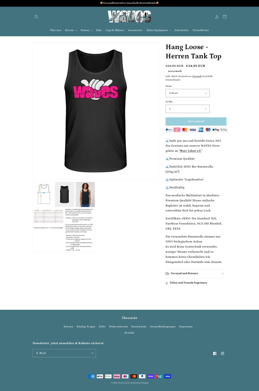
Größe (169, 101)
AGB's (102, 326)
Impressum (186, 326)
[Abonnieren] (92, 353)
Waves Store (124, 383)
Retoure (68, 326)
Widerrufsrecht (118, 326)
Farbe (169, 86)
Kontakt (129, 332)
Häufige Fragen (86, 326)
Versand (196, 76)
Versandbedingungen (163, 326)
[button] (36, 17)
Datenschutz (139, 326)
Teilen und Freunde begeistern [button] (188, 282)
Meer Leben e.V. (190, 150)
